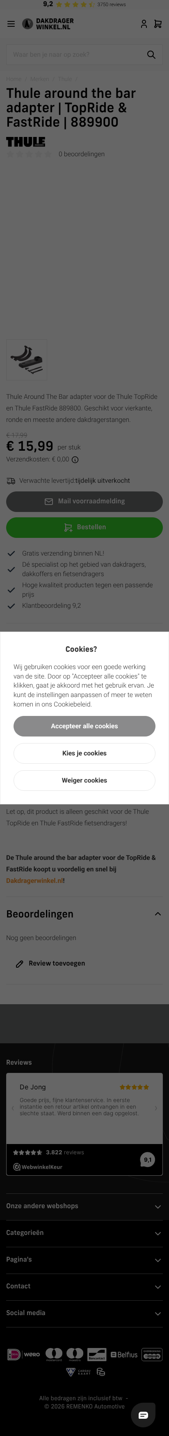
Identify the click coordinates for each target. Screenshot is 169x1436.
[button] (84, 726)
